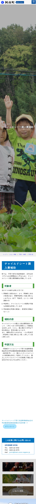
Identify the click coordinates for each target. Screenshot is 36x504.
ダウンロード (9, 426)
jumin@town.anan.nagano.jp (19, 452)
